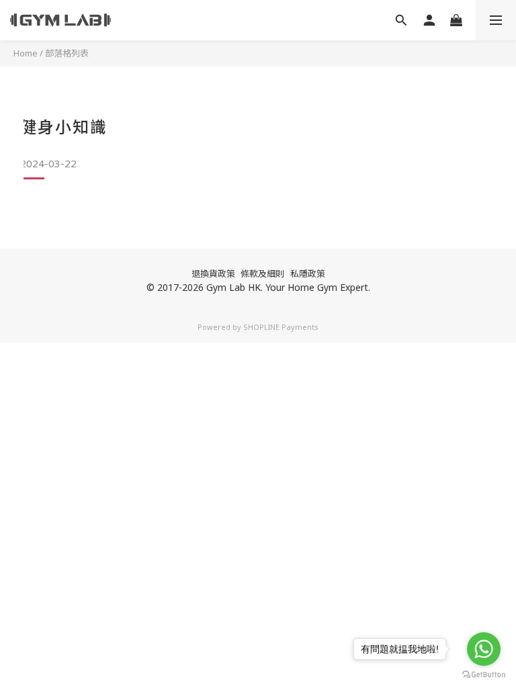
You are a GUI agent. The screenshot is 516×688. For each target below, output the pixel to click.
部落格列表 (67, 53)
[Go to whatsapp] (484, 649)
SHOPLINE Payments (280, 327)
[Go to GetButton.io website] (483, 675)
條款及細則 (262, 273)
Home (25, 53)
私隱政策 (307, 273)
